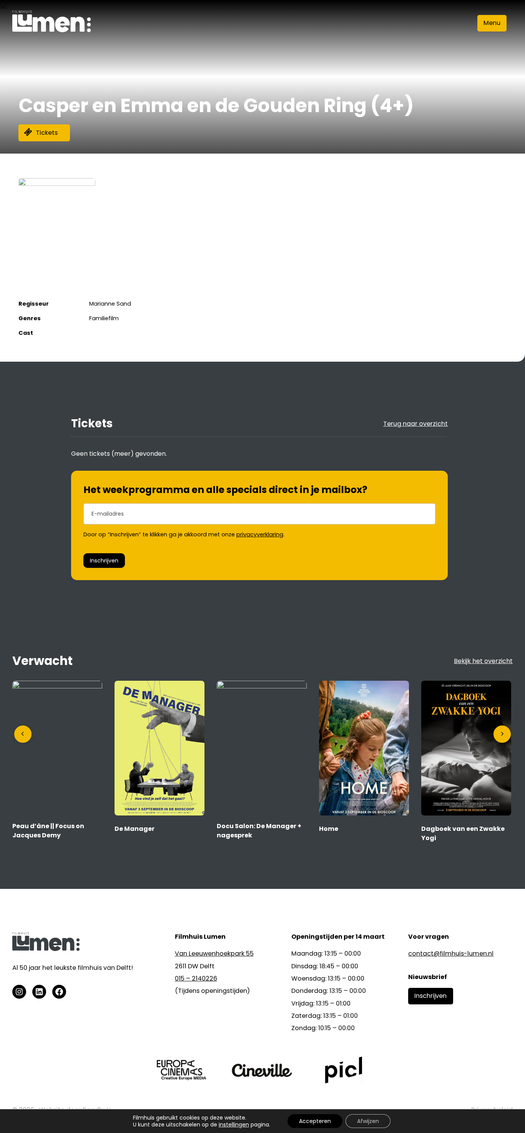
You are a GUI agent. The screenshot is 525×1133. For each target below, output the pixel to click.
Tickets (47, 132)
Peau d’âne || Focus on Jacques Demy (48, 831)
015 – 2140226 (196, 978)
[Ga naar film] (57, 686)
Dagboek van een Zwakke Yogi (463, 833)
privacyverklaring (259, 534)
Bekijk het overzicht (483, 661)
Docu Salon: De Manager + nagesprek (259, 831)
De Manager (135, 828)
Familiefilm (104, 318)
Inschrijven (104, 560)
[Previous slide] (23, 734)
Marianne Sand (110, 304)
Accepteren (315, 1121)
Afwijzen (368, 1121)
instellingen (234, 1124)
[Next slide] (502, 734)
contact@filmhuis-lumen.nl (450, 953)
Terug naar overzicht (415, 423)
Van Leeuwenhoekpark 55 (214, 953)
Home (328, 828)
